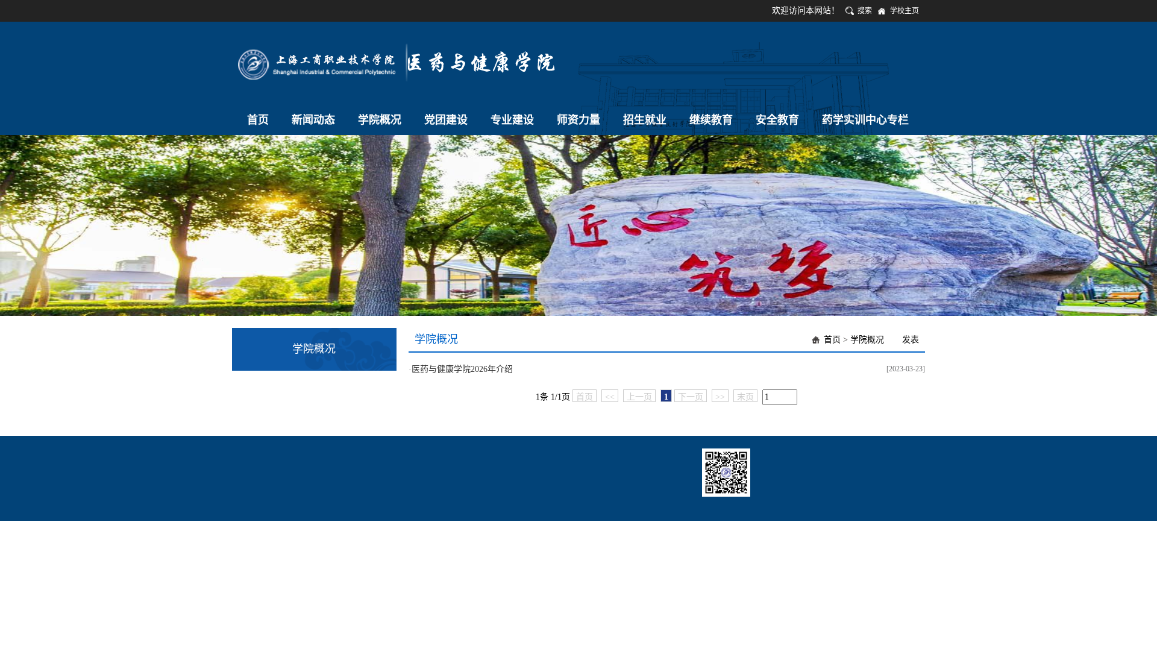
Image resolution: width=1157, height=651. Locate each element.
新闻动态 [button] (313, 120)
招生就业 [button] (644, 120)
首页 (832, 339)
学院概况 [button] (379, 120)
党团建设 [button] (446, 120)
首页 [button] (258, 120)
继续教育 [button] (711, 120)
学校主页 (904, 11)
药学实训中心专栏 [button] (865, 120)
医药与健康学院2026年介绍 (462, 369)
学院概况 (867, 339)
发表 (910, 339)
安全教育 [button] (777, 120)
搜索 (865, 11)
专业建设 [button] (512, 120)
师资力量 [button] (578, 120)
